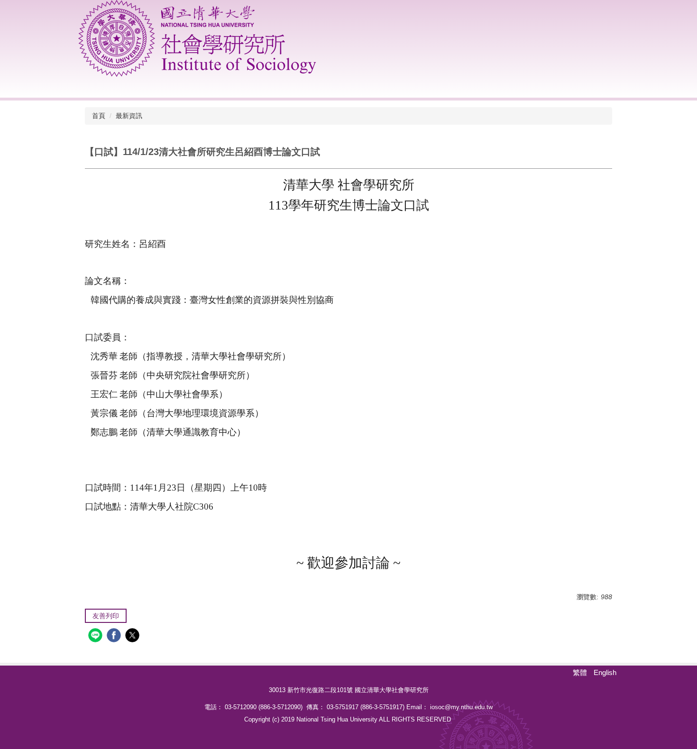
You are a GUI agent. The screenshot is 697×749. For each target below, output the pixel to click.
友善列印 (105, 616)
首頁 (98, 115)
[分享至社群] (96, 636)
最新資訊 (129, 115)
